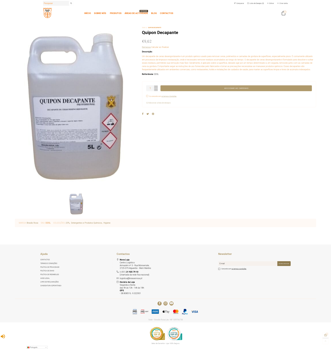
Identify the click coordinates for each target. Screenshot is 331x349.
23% (68, 223)
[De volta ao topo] (325, 341)
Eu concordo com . (163, 96)
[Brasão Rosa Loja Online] (47, 13)
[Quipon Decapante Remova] (76, 109)
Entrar (271, 3)
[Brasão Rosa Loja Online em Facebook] (159, 303)
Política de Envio (47, 271)
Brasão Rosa (32, 223)
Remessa (146, 47)
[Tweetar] (147, 114)
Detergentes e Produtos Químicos (86, 223)
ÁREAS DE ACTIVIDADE (136, 13)
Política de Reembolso (49, 274)
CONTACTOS (166, 13)
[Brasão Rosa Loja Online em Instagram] (165, 303)
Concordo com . (234, 269)
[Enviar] (71, 3)
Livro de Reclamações (49, 282)
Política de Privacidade (49, 267)
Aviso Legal (45, 278)
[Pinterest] (153, 114)
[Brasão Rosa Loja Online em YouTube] (171, 303)
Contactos (45, 260)
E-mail (222, 263)
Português (33, 347)
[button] (156, 89)
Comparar (240, 3)
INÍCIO (87, 13)
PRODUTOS (116, 13)
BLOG (154, 13)
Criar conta (283, 3)
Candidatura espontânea (50, 286)
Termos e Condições (48, 263)
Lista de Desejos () (257, 3)
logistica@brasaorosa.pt (131, 278)
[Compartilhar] (143, 114)
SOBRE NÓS (100, 13)
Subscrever (284, 263)
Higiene (106, 223)
